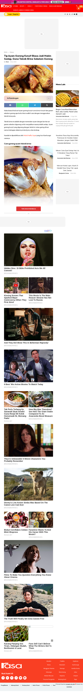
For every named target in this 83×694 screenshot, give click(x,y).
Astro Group (69, 686)
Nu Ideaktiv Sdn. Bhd (70, 684)
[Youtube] (74, 14)
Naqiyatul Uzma (64, 173)
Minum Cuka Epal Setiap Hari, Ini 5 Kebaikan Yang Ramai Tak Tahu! (67, 152)
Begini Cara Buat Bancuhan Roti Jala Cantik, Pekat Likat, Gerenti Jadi (67, 111)
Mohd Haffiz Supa (30, 135)
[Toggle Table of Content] (47, 98)
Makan (12, 52)
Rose (7, 62)
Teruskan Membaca (28, 209)
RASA (5, 52)
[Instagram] (67, 14)
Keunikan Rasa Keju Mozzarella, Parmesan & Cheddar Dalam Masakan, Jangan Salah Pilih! (67, 137)
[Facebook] (65, 14)
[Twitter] (70, 14)
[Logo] (6, 6)
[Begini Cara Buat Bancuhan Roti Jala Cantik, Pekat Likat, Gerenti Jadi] (67, 98)
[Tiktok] (72, 14)
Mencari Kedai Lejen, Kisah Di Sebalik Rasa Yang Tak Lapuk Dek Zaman (67, 168)
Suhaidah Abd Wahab (62, 116)
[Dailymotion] (77, 14)
